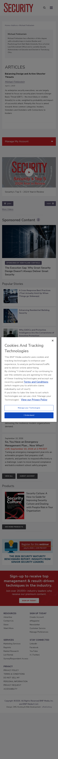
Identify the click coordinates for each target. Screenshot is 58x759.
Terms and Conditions (36, 382)
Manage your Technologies (29, 408)
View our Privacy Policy (34, 399)
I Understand (29, 415)
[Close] (53, 340)
